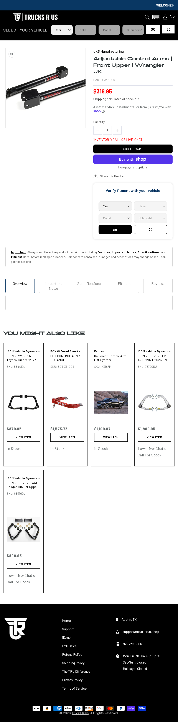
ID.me (66, 637)
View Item (23, 437)
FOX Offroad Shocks (65, 351)
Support (68, 629)
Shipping (99, 99)
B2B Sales (69, 646)
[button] (5, 17)
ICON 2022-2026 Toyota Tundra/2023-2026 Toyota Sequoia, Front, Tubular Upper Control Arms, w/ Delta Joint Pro (23, 358)
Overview (20, 283)
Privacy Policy (72, 680)
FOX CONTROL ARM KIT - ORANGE (66, 358)
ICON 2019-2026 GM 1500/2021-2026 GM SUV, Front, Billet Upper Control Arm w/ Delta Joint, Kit (154, 358)
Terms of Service (74, 688)
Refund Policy (72, 654)
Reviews (157, 283)
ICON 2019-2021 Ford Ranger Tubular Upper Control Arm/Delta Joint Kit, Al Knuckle (22, 485)
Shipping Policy (73, 663)
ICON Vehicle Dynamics (23, 351)
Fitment (124, 283)
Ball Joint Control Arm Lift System (110, 358)
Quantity (99, 122)
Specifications (89, 283)
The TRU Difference (76, 671)
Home (66, 620)
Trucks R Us (80, 713)
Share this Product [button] (112, 176)
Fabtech (100, 351)
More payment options (133, 167)
